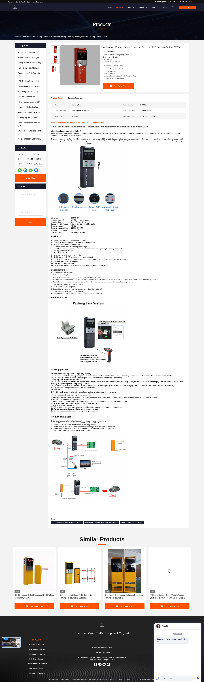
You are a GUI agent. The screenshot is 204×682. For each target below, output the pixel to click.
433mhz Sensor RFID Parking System (67, 522)
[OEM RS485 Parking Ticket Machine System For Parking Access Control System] (170, 571)
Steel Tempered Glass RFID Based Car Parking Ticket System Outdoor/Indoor (31, 596)
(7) (28, 92)
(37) (28, 68)
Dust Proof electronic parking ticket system (101, 522)
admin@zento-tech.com (166, 2)
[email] (36, 170)
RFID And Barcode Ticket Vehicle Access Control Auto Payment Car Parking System (122, 596)
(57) (28, 52)
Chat (187, 7)
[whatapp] (30, 170)
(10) (29, 124)
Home (109, 7)
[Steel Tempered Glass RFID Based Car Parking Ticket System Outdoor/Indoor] (34, 571)
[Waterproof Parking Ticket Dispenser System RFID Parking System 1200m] (80, 65)
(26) (30, 107)
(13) (29, 102)
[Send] (198, 678)
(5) (30, 139)
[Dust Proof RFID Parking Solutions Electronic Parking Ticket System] (80, 571)
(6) (29, 112)
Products (119, 7)
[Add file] (157, 678)
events (154, 7)
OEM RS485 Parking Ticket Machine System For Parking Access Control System (168, 596)
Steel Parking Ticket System (131, 522)
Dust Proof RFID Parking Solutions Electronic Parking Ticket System (79, 596)
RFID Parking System (40, 37)
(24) (29, 86)
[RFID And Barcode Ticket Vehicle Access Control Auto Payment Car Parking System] (124, 571)
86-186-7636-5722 (189, 2)
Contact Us (143, 7)
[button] (17, 576)
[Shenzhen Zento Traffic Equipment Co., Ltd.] (15, 7)
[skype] (25, 170)
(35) (28, 58)
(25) (28, 81)
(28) (28, 97)
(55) (29, 63)
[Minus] (198, 626)
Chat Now (31, 178)
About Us (131, 7)
